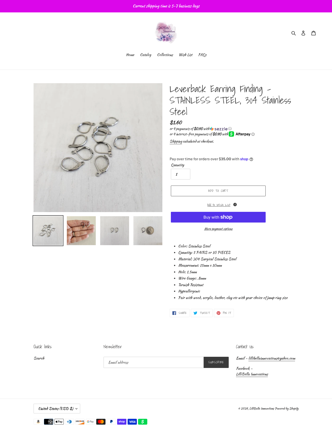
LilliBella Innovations (252, 374)
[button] (201, 128)
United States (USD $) (55, 408)
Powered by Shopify (286, 408)
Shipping (176, 141)
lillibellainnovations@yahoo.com (271, 358)
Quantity (177, 165)
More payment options (218, 228)
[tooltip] (235, 204)
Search (39, 358)
